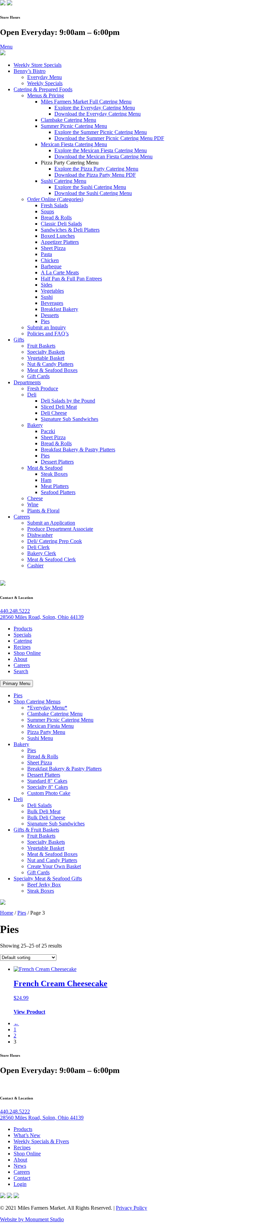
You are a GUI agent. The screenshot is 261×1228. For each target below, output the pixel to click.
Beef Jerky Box (44, 885)
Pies (45, 321)
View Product (29, 1012)
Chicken (50, 260)
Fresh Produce (42, 388)
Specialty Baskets (46, 352)
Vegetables (52, 291)
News (20, 1166)
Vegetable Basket (45, 358)
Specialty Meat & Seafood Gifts (48, 878)
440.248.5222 (15, 611)
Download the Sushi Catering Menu (93, 193)
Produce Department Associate (60, 529)
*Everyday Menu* (47, 707)
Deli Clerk (38, 547)
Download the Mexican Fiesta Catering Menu (103, 156)
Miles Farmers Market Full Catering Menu (86, 101)
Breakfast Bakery (59, 309)
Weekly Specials (45, 83)
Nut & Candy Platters (50, 364)
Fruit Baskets (41, 346)
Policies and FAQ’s (48, 333)
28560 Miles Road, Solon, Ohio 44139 (42, 617)
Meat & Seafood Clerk (51, 559)
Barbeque (51, 266)
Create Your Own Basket (54, 866)
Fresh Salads (54, 205)
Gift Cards (38, 376)
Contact (22, 1178)
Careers (22, 517)
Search (21, 671)
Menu (6, 47)
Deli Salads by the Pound (68, 401)
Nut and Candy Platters (52, 860)
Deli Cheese (54, 413)
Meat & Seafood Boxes (52, 370)
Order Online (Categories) (55, 199)
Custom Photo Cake (48, 793)
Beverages (52, 303)
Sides (46, 285)
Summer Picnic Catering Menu (74, 126)
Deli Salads (39, 805)
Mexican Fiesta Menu (50, 726)
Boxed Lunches (58, 236)
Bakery (35, 425)
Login (20, 1184)
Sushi (47, 297)
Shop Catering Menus (37, 701)
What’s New (27, 1135)
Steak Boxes (54, 474)
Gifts (19, 340)
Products (23, 628)
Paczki (48, 431)
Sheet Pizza (53, 248)
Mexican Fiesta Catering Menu (74, 144)
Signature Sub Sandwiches (69, 419)
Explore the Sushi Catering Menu (90, 187)
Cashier (35, 565)
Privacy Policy (131, 1208)
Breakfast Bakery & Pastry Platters (78, 449)
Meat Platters (55, 486)
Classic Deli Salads (61, 224)
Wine (32, 504)
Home (6, 913)
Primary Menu (16, 683)
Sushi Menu (40, 738)
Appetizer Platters (60, 242)
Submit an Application (51, 523)
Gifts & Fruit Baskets (36, 830)
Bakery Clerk (41, 553)
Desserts (50, 315)
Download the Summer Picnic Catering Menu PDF (109, 138)
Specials (22, 635)
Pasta (46, 254)
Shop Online (27, 653)
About (20, 659)
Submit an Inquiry (46, 327)
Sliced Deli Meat (59, 407)
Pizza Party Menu (46, 732)
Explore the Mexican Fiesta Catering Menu (100, 150)
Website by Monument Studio (32, 1219)
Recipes (22, 647)
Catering (23, 641)
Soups (47, 211)
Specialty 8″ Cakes (47, 787)
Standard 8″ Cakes (47, 781)
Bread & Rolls (56, 217)
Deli (31, 394)
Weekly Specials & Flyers (41, 1141)
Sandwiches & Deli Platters (70, 230)
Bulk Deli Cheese (46, 817)
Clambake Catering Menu (68, 120)
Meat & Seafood (45, 468)
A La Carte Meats (60, 272)
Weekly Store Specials (38, 65)
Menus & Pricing (45, 95)
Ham (46, 480)
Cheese (35, 498)
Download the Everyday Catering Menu (97, 114)
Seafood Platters (58, 492)
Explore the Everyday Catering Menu (94, 108)
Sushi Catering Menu (63, 181)
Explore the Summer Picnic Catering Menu (100, 132)
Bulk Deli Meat (43, 811)
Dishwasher (40, 535)
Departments (27, 382)
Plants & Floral (43, 510)
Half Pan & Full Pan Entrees (71, 278)
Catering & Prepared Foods (43, 89)
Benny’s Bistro (30, 71)
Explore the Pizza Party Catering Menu (96, 169)
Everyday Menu (44, 77)
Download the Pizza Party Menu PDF (95, 175)
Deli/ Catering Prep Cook (54, 541)
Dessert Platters (57, 462)
